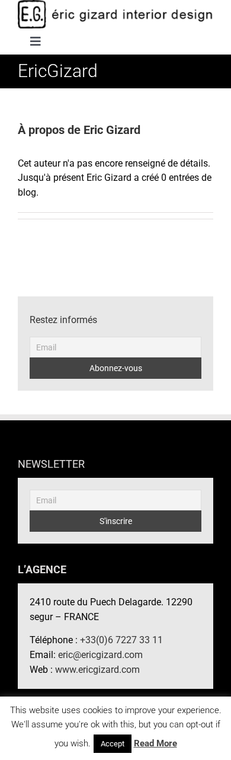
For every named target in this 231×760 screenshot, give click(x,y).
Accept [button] (112, 743)
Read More (155, 743)
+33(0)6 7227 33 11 (121, 640)
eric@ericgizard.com (100, 654)
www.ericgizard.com (97, 669)
